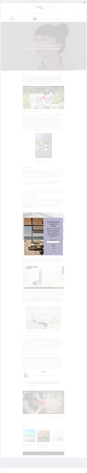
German (53, 246)
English (53, 248)
